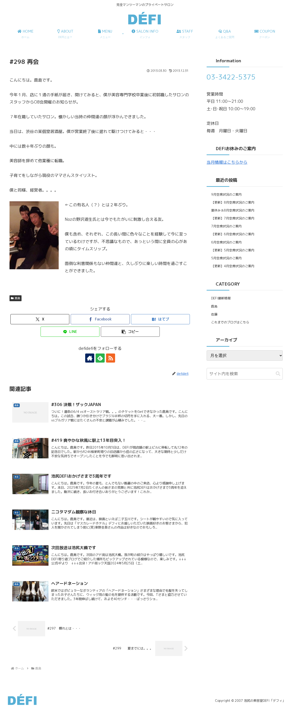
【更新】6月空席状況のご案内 (232, 234)
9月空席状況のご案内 (226, 194)
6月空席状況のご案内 (226, 242)
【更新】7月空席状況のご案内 (232, 218)
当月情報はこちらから (227, 162)
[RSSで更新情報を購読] (110, 358)
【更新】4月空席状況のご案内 (232, 266)
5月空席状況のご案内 (226, 258)
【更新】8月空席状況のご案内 (232, 202)
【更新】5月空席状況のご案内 (232, 250)
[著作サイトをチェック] (89, 358)
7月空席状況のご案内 (226, 226)
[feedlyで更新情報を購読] (100, 358)
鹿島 (17, 298)
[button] (130, 332)
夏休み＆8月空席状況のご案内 (232, 210)
